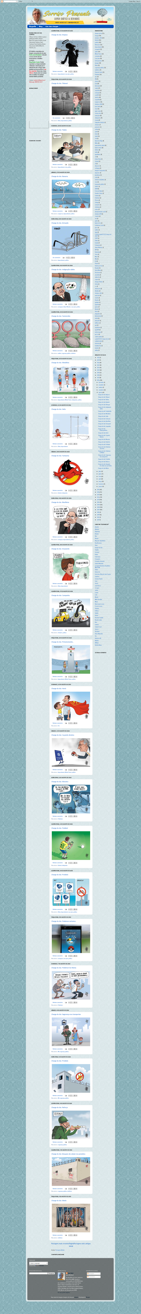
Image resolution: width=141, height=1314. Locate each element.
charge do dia (98, 33)
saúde (96, 88)
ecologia (97, 93)
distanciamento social (100, 211)
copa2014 (97, 99)
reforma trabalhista (99, 179)
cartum (96, 129)
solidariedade (98, 341)
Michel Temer (68, 400)
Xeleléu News (98, 645)
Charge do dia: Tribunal (59, 83)
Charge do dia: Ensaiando (60, 549)
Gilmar (96, 569)
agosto (100, 392)
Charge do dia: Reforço (59, 1107)
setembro (101, 390)
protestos (97, 127)
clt (95, 163)
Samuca (97, 624)
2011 (98, 499)
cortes (96, 209)
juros (96, 227)
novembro (101, 385)
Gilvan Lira (97, 572)
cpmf (96, 131)
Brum (96, 545)
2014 (98, 492)
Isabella (97, 195)
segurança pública (66, 353)
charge (96, 35)
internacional (98, 316)
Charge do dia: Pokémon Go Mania (63, 968)
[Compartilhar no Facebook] (75, 71)
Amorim (97, 527)
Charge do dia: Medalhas (60, 363)
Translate (41, 1265)
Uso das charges (51, 26)
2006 (98, 512)
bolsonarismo (98, 61)
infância (97, 150)
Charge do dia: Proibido (59, 875)
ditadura (97, 291)
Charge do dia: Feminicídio (60, 316)
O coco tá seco (98, 606)
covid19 (97, 95)
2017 (98, 377)
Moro (96, 256)
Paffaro (97, 611)
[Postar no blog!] (71, 71)
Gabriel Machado (99, 563)
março (100, 481)
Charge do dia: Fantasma (60, 456)
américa (97, 97)
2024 (98, 360)
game (96, 221)
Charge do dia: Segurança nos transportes (66, 1014)
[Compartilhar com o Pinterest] (76, 71)
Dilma (59, 120)
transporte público (99, 184)
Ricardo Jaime (98, 620)
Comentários (91, 1277)
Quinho (96, 613)
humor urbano (98, 147)
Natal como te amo (99, 604)
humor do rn (98, 223)
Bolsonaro (97, 45)
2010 (98, 502)
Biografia (32, 26)
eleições (60, 633)
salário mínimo (98, 336)
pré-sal (97, 334)
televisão (97, 343)
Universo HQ (98, 638)
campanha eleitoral (99, 122)
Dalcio (96, 554)
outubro (101, 387)
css (96, 286)
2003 (98, 517)
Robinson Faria (98, 266)
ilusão (96, 311)
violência (73, 353)
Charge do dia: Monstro (59, 782)
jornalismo (97, 175)
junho (100, 474)
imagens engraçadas (100, 170)
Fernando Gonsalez (100, 561)
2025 (98, 357)
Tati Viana (97, 631)
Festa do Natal (98, 191)
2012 (98, 497)
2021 (98, 367)
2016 (98, 380)
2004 (98, 515)
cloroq (96, 284)
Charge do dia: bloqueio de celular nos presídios (68, 1154)
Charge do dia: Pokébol (59, 828)
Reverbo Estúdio (99, 618)
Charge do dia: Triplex (59, 130)
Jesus (96, 254)
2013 (98, 495)
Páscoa (97, 200)
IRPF (96, 250)
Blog (40, 26)
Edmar (96, 240)
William (97, 643)
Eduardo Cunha (98, 72)
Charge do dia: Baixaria (59, 176)
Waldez (97, 640)
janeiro (100, 486)
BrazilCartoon (98, 543)
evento (97, 298)
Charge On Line (98, 547)
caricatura (97, 205)
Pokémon (60, 819)
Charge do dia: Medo (58, 1201)
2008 (98, 507)
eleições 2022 (98, 293)
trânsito (97, 348)
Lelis (96, 595)
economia (97, 56)
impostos (97, 173)
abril (100, 479)
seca (96, 182)
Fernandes (97, 559)
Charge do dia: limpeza (59, 35)
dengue (97, 63)
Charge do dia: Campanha (60, 595)
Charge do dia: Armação (59, 223)
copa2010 (97, 90)
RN (58, 1051)
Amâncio (97, 529)
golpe (96, 51)
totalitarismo (98, 346)
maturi (96, 136)
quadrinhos (98, 154)
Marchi (96, 597)
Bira (96, 536)
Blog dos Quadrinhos (100, 541)
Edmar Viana (98, 159)
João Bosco (98, 586)
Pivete (96, 263)
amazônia (97, 275)
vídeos (96, 186)
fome (96, 134)
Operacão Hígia (99, 141)
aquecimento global (100, 145)
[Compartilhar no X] (73, 71)
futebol (60, 493)
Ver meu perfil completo (64, 1292)
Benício (97, 534)
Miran (96, 602)
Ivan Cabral (97, 106)
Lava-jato (67, 74)
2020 (98, 370)
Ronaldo (97, 268)
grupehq (97, 304)
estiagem (97, 168)
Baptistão (97, 531)
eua (96, 218)
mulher (59, 353)
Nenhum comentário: (58, 71)
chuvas (96, 81)
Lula (66, 167)
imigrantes (97, 314)
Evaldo (96, 243)
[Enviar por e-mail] (69, 71)
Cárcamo (97, 552)
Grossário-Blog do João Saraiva (103, 574)
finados (97, 300)
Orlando (97, 608)
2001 (98, 520)
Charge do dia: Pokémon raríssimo (63, 921)
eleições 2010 (98, 38)
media (96, 318)
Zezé (96, 109)
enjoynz (76, 1297)
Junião (96, 590)
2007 (98, 510)
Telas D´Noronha (99, 634)
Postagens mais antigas (82, 1244)
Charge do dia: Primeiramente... (62, 642)
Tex (95, 636)
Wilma (96, 143)
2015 (98, 489)
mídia (96, 152)
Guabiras (97, 576)
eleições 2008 (98, 104)
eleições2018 (98, 214)
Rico (96, 622)
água (96, 232)
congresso (60, 214)
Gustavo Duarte (99, 579)
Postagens (91, 1273)
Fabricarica (97, 557)
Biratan (96, 538)
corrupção (60, 307)
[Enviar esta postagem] (65, 71)
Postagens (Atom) (60, 1250)
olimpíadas (74, 400)
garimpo (97, 302)
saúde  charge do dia (102, 339)
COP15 (96, 238)
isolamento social (99, 225)
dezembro (101, 382)
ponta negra (98, 332)
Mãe (96, 259)
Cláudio (97, 550)
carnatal (97, 161)
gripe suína (98, 111)
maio (100, 476)
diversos (97, 166)
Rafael (96, 615)
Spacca (96, 629)
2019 (98, 372)
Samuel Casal (98, 627)
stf (95, 157)
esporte (97, 216)
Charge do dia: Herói (58, 689)
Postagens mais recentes (60, 1244)
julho (100, 471)
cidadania (97, 207)
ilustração (97, 86)
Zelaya (96, 202)
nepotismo (97, 327)
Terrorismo (97, 272)
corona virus (98, 113)
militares (97, 323)
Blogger (88, 1297)
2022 (98, 365)
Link (96, 138)
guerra (96, 307)
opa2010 (97, 330)
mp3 (96, 325)
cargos (96, 279)
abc (96, 77)
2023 (98, 362)
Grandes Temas (98, 193)
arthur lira (97, 277)
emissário (97, 295)
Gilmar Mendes (67, 307)
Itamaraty (97, 252)
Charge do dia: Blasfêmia (60, 502)
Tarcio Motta (98, 270)
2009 (98, 505)
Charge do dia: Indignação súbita (63, 270)
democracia (98, 288)
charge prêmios (99, 282)
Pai (58, 726)
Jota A (96, 583)
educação (97, 115)
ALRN (96, 189)
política (72, 74)
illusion (97, 309)
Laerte (96, 592)
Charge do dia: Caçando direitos (62, 735)
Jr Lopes (97, 588)
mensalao (97, 320)
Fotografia (97, 245)
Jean (96, 581)
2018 (98, 375)
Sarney (96, 120)
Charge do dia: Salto (58, 409)
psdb (96, 177)
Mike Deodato (98, 599)
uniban (96, 350)
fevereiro (101, 484)
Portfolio (97, 74)
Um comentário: (57, 118)
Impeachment (61, 74)
